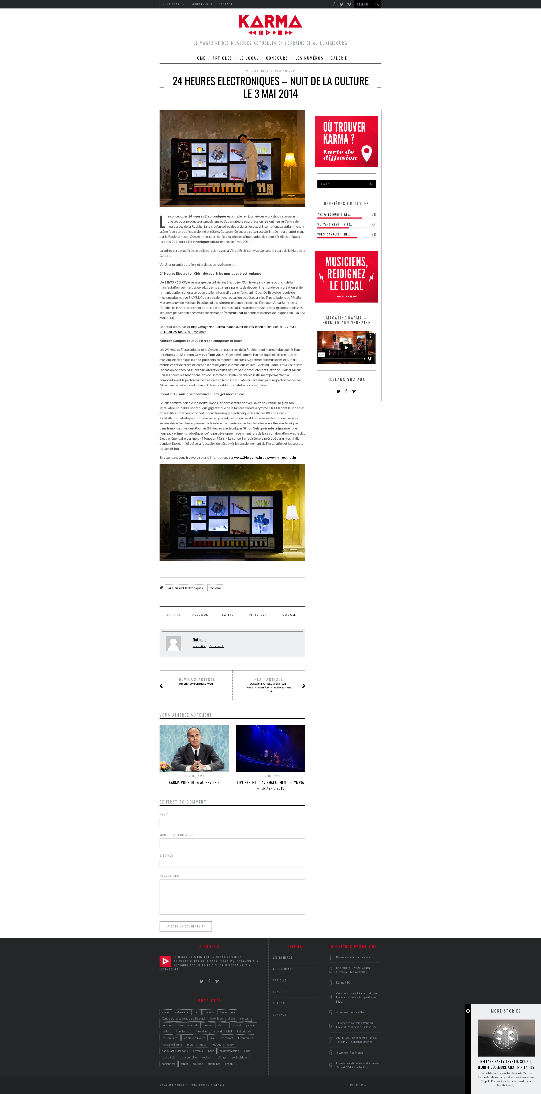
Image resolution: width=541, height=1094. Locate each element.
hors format (183, 1031)
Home (200, 58)
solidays (221, 1057)
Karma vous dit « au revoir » (194, 782)
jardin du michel (222, 1031)
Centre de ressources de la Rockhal (183, 1018)
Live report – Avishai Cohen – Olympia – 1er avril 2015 (270, 785)
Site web (166, 855)
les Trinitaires (170, 1038)
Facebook (199, 614)
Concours (277, 58)
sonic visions (239, 1057)
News (265, 70)
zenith (229, 1063)
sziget (184, 1063)
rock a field (168, 1057)
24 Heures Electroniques (185, 588)
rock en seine (189, 1057)
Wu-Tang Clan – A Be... (335, 224)
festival (236, 1025)
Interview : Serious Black (351, 1012)
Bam (196, 1012)
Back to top (357, 1085)
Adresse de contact (177, 835)
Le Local (249, 58)
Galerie (339, 58)
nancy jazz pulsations (175, 1051)
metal (190, 1044)
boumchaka (227, 1012)
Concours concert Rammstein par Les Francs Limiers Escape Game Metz (356, 997)
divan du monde (188, 1025)
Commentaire (170, 876)
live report (226, 1038)
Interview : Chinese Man (196, 681)
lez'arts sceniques (194, 1038)
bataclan (210, 1012)
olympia (198, 1051)
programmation (229, 1051)
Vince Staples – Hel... (335, 234)
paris (211, 1051)
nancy (230, 1044)
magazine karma (172, 1044)
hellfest (166, 1031)
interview (201, 1031)
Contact (280, 1014)
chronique (216, 1018)
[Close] (468, 1011)
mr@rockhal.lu (235, 313)
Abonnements (283, 969)
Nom (164, 814)
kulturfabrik (244, 1031)
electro (222, 1025)
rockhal (215, 588)
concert (244, 1018)
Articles (222, 58)
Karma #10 (343, 982)
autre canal (182, 1012)
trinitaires (214, 1063)
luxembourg (245, 1038)
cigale (231, 1018)
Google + (290, 614)
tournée (198, 1063)
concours (167, 1025)
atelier (166, 1012)
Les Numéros (309, 58)
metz (202, 1044)
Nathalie (199, 639)
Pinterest (258, 614)
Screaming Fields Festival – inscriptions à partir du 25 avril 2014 (269, 685)
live (212, 1038)
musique (216, 1044)
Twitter (229, 614)
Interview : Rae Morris (349, 1052)
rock (247, 1051)
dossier (208, 1025)
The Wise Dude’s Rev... (335, 214)
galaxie (250, 1025)
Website (199, 646)
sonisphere (168, 1063)
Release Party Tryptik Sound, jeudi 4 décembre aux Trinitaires (506, 1064)
